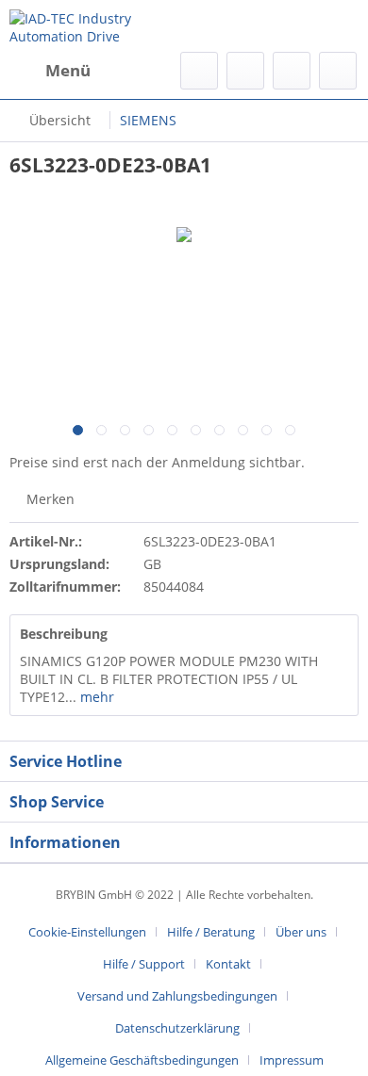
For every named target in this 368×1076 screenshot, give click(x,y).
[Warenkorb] (338, 71)
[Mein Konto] (291, 71)
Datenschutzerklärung (177, 1027)
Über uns (301, 931)
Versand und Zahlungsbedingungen (177, 995)
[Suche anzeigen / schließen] (199, 71)
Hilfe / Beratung (211, 931)
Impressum (291, 1060)
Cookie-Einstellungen (87, 931)
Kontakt (228, 963)
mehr (95, 697)
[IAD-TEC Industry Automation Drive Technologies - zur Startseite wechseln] (96, 25)
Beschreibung (64, 634)
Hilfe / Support (144, 963)
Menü (68, 70)
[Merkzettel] (245, 71)
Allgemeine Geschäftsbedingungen (142, 1060)
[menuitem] (50, 71)
